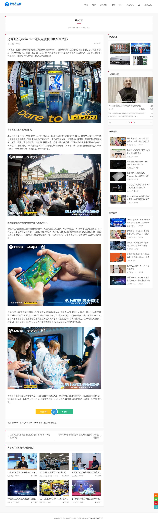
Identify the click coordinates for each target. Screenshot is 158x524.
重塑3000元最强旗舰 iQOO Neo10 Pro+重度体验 (137, 163)
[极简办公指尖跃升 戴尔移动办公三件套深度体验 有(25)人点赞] (118, 153)
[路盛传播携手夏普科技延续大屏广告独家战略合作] (86, 488)
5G (139, 5)
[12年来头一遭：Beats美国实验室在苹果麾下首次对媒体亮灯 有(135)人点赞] (118, 141)
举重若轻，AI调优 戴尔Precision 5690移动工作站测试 (138, 175)
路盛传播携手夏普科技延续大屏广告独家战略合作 (86, 499)
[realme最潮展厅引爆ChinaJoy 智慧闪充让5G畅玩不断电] (54, 488)
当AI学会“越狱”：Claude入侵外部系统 (138, 267)
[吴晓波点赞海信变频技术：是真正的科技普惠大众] (130, 90)
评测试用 (103, 5)
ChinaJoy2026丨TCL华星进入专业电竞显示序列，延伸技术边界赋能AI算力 (138, 221)
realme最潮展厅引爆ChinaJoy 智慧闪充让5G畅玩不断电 (54, 499)
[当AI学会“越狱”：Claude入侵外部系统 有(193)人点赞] (118, 269)
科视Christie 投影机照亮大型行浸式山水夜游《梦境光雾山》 (22, 499)
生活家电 (148, 5)
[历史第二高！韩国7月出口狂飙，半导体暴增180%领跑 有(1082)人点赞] (118, 245)
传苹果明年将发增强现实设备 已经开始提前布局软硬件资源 (78, 436)
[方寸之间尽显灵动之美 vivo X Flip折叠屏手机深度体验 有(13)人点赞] (118, 187)
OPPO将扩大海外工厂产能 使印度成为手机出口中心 (54, 472)
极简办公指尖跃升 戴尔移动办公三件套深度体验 (138, 151)
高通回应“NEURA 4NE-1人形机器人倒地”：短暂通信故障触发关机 (138, 279)
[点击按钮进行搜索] (156, 495)
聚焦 (94, 5)
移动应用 (42, 476)
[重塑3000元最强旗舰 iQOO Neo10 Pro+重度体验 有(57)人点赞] (118, 164)
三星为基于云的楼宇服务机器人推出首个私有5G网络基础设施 (30, 436)
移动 (120, 5)
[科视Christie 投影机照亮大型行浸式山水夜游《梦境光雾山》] (22, 488)
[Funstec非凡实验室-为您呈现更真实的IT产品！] (13, 4)
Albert (36, 423)
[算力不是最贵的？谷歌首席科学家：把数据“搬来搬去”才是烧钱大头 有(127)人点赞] (118, 257)
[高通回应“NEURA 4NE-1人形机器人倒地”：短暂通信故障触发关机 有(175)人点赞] (118, 280)
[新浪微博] (156, 503)
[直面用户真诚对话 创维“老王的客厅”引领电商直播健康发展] (86, 461)
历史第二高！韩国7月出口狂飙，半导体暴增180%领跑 (138, 244)
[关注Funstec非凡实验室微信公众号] (156, 499)
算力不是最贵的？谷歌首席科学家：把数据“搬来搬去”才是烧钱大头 (138, 256)
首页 (86, 5)
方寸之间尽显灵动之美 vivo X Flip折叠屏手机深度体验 (138, 186)
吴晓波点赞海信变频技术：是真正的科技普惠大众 (129, 106)
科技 (113, 5)
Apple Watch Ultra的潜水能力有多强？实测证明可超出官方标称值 (138, 198)
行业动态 (83, 27)
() (45, 412)
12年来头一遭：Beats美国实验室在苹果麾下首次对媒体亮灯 (138, 140)
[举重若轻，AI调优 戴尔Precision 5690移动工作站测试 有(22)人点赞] (118, 176)
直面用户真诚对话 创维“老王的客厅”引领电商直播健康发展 (86, 472)
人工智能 (130, 5)
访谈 (111, 109)
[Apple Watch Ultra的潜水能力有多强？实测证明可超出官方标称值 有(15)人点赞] (118, 199)
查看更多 (75, 27)
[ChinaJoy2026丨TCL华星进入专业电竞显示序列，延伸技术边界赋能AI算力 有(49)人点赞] (118, 222)
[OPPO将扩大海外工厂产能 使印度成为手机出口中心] (54, 461)
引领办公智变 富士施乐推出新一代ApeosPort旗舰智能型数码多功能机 (22, 472)
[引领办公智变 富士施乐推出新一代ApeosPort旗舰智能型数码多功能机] (22, 461)
